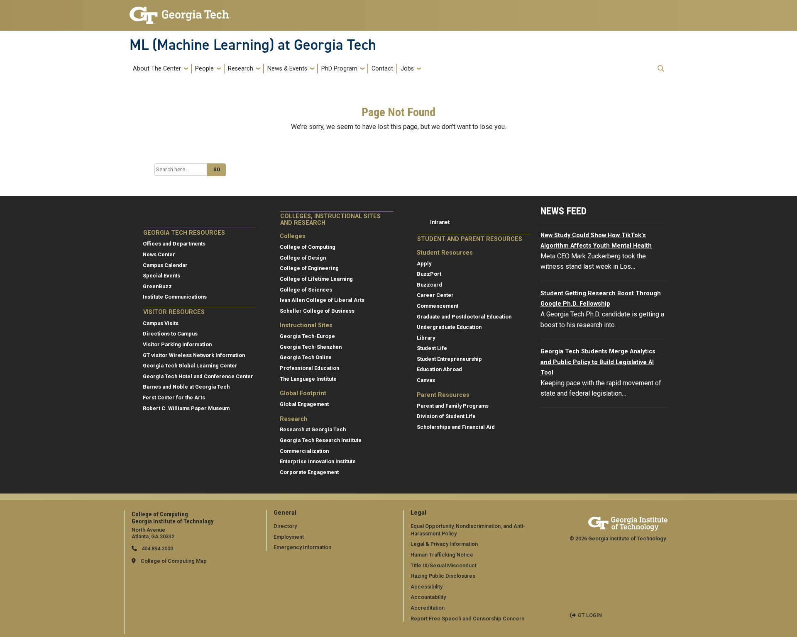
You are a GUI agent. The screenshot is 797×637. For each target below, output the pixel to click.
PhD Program (339, 68)
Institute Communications (175, 297)
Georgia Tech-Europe (307, 336)
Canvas (426, 380)
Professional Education (309, 368)
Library (426, 338)
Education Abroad (439, 369)
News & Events (287, 68)
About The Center (157, 68)
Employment (289, 537)
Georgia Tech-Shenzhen (311, 347)
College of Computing (307, 247)
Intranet (440, 222)
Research (240, 68)
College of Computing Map (174, 561)
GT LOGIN (590, 615)
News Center (159, 254)
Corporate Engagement (309, 472)
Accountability (428, 597)
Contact (382, 68)
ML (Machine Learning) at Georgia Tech (253, 44)
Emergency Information (302, 547)
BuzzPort (429, 274)
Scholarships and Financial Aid (456, 427)
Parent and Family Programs (453, 406)
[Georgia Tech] (627, 522)
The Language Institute (308, 379)
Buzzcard (429, 285)
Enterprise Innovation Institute (318, 461)
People (204, 68)
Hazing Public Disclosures (443, 576)
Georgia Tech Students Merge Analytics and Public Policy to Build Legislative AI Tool (597, 362)
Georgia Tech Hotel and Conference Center (198, 376)
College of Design (303, 258)
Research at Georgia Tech (313, 429)
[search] (660, 68)
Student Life (432, 348)
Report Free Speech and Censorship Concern (467, 618)
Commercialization (304, 451)
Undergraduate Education (449, 327)
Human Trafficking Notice (442, 555)
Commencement (437, 306)
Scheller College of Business (317, 311)
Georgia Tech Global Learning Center (190, 365)
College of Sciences (306, 290)
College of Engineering (309, 268)
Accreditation (428, 608)
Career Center (435, 295)
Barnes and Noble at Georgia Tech (186, 387)
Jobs (407, 68)
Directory (285, 526)
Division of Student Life (446, 416)
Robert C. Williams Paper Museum (186, 408)
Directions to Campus (170, 334)
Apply (424, 263)
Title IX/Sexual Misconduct (444, 565)
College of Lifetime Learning (316, 279)
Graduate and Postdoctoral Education (464, 317)
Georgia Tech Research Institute (321, 440)
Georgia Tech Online (306, 357)
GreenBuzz (157, 286)
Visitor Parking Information (177, 344)
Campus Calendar (165, 265)
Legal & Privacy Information (444, 544)
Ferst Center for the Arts (174, 397)
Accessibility (427, 587)
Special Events (161, 275)
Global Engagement (304, 404)
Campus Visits (160, 323)
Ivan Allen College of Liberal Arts (322, 300)
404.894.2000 (156, 548)
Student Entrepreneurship (449, 359)
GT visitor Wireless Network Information (194, 355)
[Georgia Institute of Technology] (180, 12)
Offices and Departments (174, 244)
